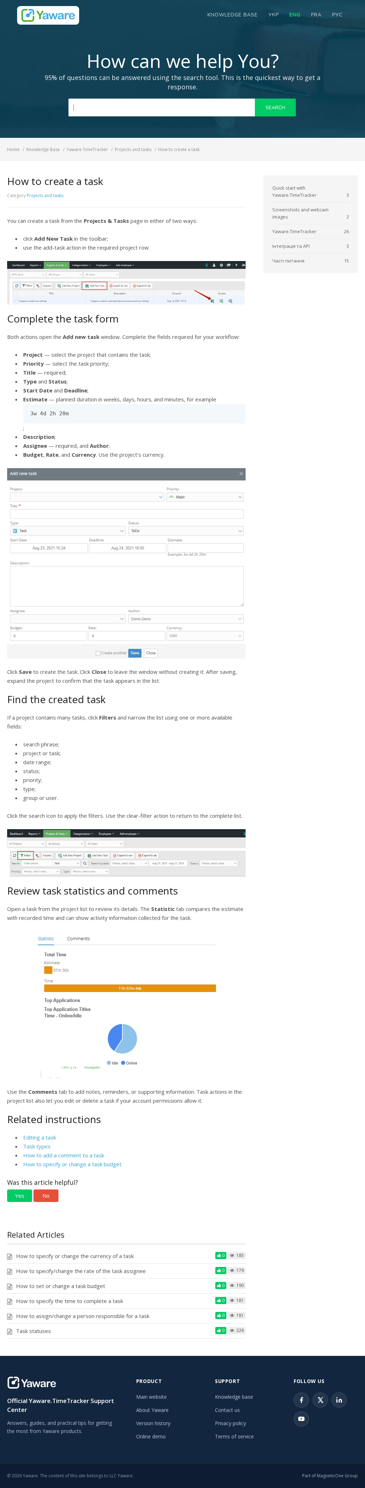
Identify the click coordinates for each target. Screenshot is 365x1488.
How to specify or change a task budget (72, 1164)
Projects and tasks (45, 195)
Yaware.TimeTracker (294, 231)
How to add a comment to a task (63, 1155)
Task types (37, 1146)
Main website (151, 1396)
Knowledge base (234, 1396)
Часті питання (288, 260)
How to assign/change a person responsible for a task (82, 1315)
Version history (153, 1423)
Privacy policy (230, 1423)
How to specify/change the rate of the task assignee (81, 1270)
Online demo (151, 1436)
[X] (320, 1400)
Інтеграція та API (291, 246)
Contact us (227, 1410)
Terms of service (234, 1436)
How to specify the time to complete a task (69, 1300)
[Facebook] (301, 1400)
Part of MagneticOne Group (330, 1476)
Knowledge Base (232, 14)
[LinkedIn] (339, 1400)
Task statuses (33, 1330)
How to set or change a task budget (60, 1285)
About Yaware (152, 1410)
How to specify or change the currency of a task (75, 1255)
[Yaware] (31, 1382)
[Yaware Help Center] (48, 15)
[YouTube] (301, 1419)
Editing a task (39, 1137)
